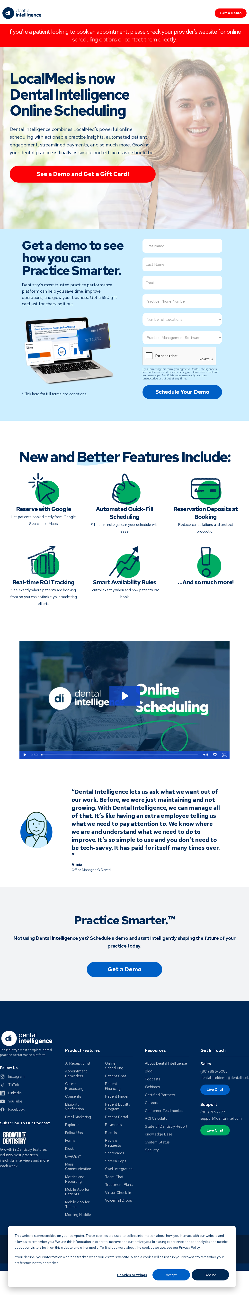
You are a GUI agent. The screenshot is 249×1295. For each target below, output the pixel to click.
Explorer (72, 1125)
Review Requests (113, 1143)
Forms (70, 1140)
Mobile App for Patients (77, 1192)
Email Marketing (78, 1117)
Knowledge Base (158, 1134)
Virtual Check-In (118, 1192)
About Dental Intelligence (166, 1063)
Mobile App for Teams (77, 1204)
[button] (99, 1052)
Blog (148, 1071)
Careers (151, 1103)
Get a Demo (231, 13)
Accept (171, 1275)
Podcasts (152, 1079)
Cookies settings (132, 1275)
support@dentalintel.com (221, 1118)
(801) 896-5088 (214, 1071)
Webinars (152, 1087)
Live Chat (215, 1089)
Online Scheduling (114, 1066)
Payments (113, 1125)
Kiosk (69, 1148)
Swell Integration (119, 1169)
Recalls (111, 1133)
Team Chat (114, 1177)
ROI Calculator (157, 1118)
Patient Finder (117, 1096)
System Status (157, 1142)
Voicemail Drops (118, 1200)
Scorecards (114, 1153)
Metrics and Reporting (74, 1179)
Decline (210, 1275)
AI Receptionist (77, 1063)
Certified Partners (160, 1095)
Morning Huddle (78, 1215)
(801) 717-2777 (212, 1112)
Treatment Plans (119, 1184)
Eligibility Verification (74, 1107)
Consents (73, 1096)
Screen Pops (115, 1161)
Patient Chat (115, 1076)
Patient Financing (113, 1086)
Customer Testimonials (164, 1111)
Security (152, 1150)
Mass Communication (78, 1167)
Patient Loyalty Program (117, 1107)
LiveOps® (73, 1156)
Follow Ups (74, 1133)
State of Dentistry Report (166, 1126)
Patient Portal (116, 1117)
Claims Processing (74, 1086)
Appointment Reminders (76, 1073)
